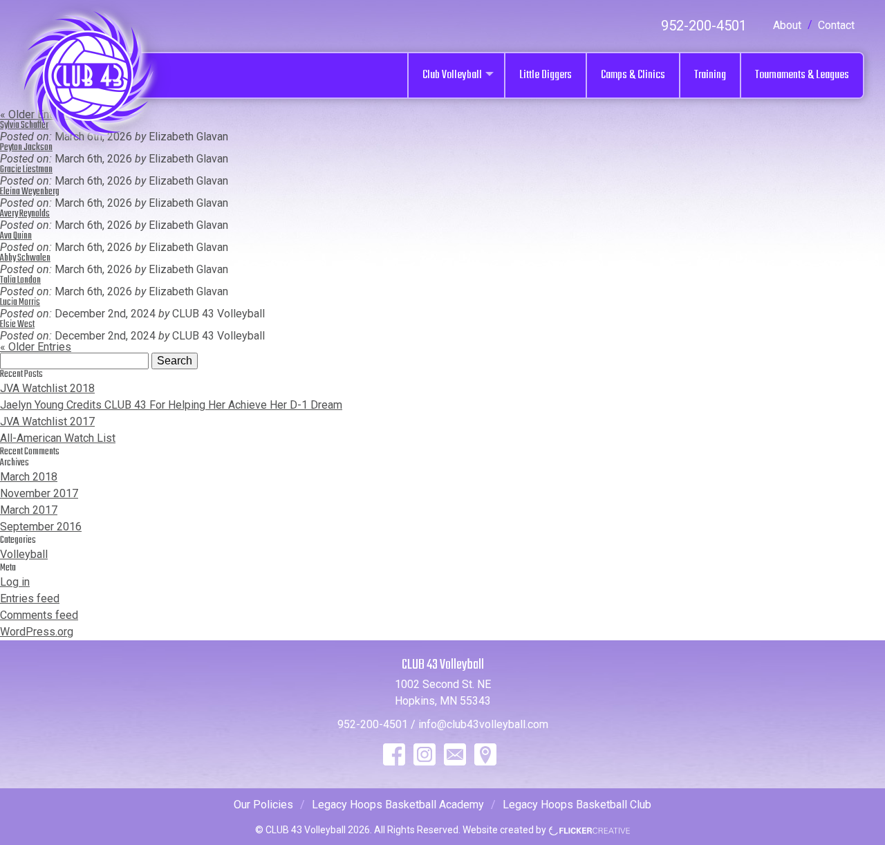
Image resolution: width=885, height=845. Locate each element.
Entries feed (29, 598)
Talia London (20, 280)
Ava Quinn (16, 236)
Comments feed (39, 615)
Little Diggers (545, 75)
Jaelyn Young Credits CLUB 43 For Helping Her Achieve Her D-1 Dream (171, 404)
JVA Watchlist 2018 (47, 388)
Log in (15, 581)
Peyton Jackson (26, 148)
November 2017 (39, 493)
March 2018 (28, 476)
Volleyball (24, 554)
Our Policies (263, 804)
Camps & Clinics (633, 75)
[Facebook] (394, 754)
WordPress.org (36, 631)
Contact (836, 25)
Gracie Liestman (26, 170)
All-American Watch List (57, 438)
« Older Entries (35, 346)
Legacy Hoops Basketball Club (577, 804)
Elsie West (17, 325)
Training (710, 75)
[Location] (485, 754)
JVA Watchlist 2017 (47, 421)
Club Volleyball (452, 75)
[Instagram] (424, 754)
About (787, 25)
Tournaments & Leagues (802, 75)
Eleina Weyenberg (29, 192)
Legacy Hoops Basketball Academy (398, 804)
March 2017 (28, 510)
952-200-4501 (704, 25)
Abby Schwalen (25, 258)
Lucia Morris (20, 302)
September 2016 (41, 526)
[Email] (455, 754)
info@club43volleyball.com (483, 724)
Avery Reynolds (25, 214)
